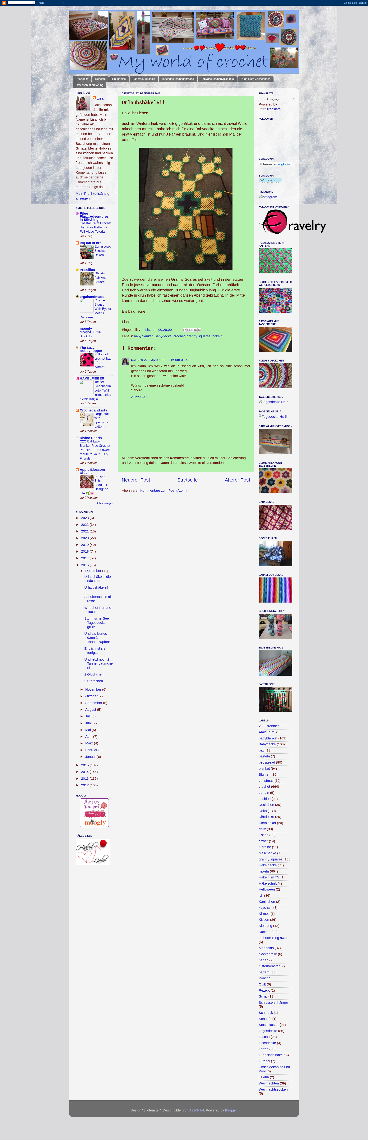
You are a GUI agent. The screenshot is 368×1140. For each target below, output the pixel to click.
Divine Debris (91, 438)
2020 (85, 538)
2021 (85, 531)
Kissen (264, 920)
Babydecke (163, 336)
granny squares (198, 336)
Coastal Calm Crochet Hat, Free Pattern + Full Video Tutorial (95, 227)
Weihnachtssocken (273, 1089)
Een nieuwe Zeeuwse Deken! (102, 251)
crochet (179, 336)
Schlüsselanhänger (273, 1002)
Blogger (231, 1110)
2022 (85, 525)
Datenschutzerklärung (89, 85)
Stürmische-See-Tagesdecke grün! (97, 623)
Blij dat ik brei (91, 243)
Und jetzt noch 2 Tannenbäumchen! (98, 664)
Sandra (137, 360)
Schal (263, 996)
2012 (85, 785)
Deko (263, 811)
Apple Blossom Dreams (92, 471)
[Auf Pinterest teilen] (199, 330)
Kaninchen (267, 902)
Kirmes (264, 914)
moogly (86, 328)
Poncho (264, 978)
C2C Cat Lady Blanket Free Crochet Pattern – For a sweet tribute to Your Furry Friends (95, 450)
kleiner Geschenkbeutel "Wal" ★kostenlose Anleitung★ (95, 390)
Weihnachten (269, 1083)
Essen (263, 835)
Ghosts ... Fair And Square (101, 278)
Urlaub (264, 1077)
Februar (91, 750)
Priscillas (87, 270)
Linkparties (119, 78)
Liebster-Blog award (274, 938)
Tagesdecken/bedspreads (178, 78)
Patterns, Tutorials (143, 78)
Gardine (265, 847)
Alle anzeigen (105, 503)
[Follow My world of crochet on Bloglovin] (275, 166)
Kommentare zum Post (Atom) (163, 490)
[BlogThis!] (188, 330)
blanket (264, 768)
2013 (85, 778)
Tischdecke (267, 1043)
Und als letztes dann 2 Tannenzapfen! (97, 638)
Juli (88, 716)
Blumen (264, 774)
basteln (264, 756)
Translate (273, 109)
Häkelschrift (268, 883)
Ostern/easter (269, 966)
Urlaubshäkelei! (96, 587)
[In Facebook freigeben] (196, 330)
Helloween (267, 889)
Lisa (100, 98)
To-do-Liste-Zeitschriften (255, 78)
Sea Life (265, 1019)
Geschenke (267, 853)
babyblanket (143, 336)
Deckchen (266, 805)
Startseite (82, 78)
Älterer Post (237, 479)
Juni (89, 723)
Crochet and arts (93, 410)
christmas (266, 781)
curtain (264, 793)
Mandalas (266, 948)
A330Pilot (196, 1110)
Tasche (264, 1037)
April (89, 736)
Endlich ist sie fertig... (94, 651)
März (89, 743)
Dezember (93, 571)
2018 (85, 551)
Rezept (264, 990)
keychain (265, 907)
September (94, 703)
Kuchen (264, 932)
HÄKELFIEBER (92, 378)
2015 (85, 765)
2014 (85, 772)
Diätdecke (266, 817)
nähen (263, 960)
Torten (263, 1049)
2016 (85, 565)
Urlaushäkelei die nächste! (97, 579)
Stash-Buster (269, 1025)
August (91, 709)
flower (263, 841)
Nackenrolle (268, 954)
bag (261, 750)
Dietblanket (267, 823)
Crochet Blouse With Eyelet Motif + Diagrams (95, 308)
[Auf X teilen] (192, 330)
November (93, 689)
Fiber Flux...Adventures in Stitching (94, 217)
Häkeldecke (268, 865)
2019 (85, 545)
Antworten (139, 397)
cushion (265, 799)
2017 (85, 558)
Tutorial (264, 1061)
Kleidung (265, 926)
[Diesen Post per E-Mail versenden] (185, 330)
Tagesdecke (268, 1031)
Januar (91, 757)
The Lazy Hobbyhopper (91, 349)
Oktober (92, 696)
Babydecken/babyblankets (217, 78)
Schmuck (266, 1013)
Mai (88, 730)
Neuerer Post (136, 479)
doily (262, 829)
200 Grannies (269, 726)
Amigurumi (267, 732)
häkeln (217, 336)
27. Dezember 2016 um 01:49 (167, 360)
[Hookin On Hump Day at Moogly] (94, 826)
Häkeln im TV (269, 877)
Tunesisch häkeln (272, 1055)
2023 (85, 518)
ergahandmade (92, 297)
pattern (264, 972)
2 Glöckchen (94, 674)
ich (261, 895)
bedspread (267, 762)
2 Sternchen (93, 681)
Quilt (262, 984)
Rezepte (100, 78)
